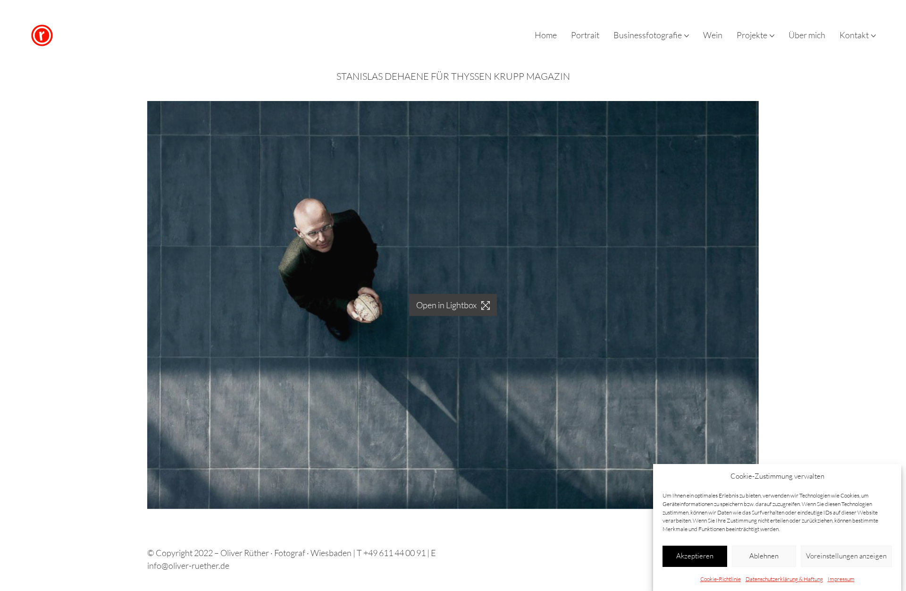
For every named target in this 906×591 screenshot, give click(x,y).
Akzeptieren (694, 555)
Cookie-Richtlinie (720, 578)
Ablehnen (764, 555)
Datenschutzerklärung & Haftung (784, 578)
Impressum (841, 578)
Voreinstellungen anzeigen (846, 555)
